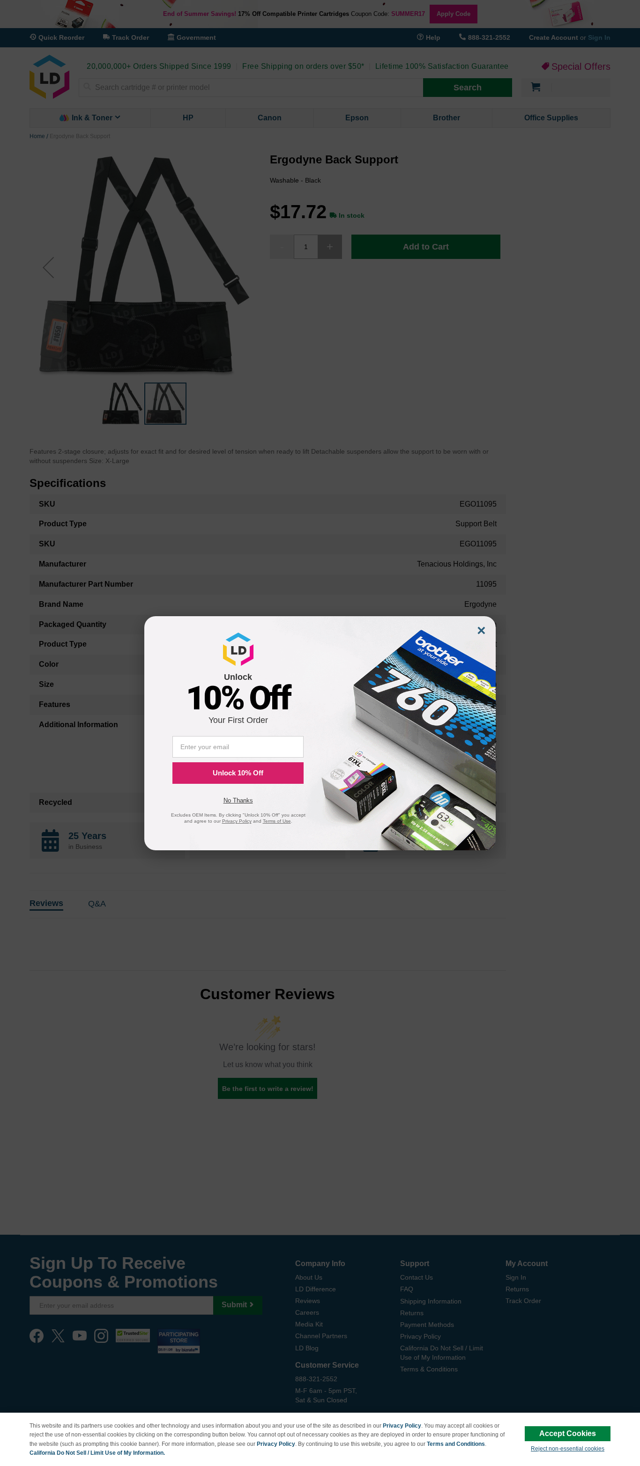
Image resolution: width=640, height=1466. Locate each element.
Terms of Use (277, 821)
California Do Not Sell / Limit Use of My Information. (97, 1453)
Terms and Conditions (456, 1444)
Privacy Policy (402, 1425)
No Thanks (238, 800)
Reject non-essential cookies (567, 1448)
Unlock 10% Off (238, 773)
